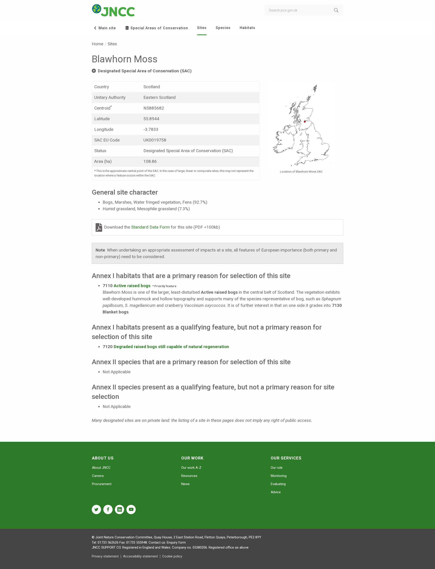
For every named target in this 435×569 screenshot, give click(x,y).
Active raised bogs (132, 285)
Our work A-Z (191, 468)
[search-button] (336, 10)
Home (97, 43)
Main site (106, 28)
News (185, 484)
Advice (276, 492)
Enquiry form (176, 542)
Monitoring (279, 476)
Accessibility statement (140, 556)
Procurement (101, 484)
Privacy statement (105, 556)
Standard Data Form (151, 227)
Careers (98, 476)
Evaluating (278, 484)
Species (223, 28)
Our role (277, 468)
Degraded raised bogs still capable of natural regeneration (171, 346)
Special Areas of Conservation (158, 28)
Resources (189, 476)
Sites (202, 28)
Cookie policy (172, 556)
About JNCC (101, 468)
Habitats (247, 28)
